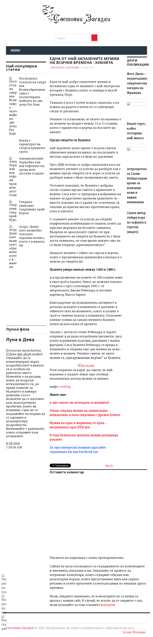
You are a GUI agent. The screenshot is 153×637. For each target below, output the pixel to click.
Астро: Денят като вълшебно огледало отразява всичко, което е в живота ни (32, 235)
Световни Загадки (20, 628)
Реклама (139, 632)
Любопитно (58, 67)
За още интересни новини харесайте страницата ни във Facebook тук (78, 449)
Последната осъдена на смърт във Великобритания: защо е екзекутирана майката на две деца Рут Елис (32, 91)
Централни (72, 67)
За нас (127, 632)
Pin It (109, 466)
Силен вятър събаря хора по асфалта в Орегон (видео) (136, 222)
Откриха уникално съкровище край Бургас (31, 207)
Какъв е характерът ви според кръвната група (32, 146)
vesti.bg (65, 386)
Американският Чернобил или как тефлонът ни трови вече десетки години (31, 165)
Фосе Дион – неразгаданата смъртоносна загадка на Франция (138, 83)
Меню (15, 50)
